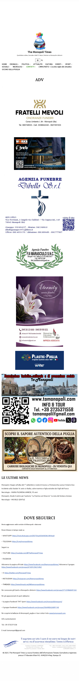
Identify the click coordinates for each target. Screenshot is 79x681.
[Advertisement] (39, 15)
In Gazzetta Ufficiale (57, 663)
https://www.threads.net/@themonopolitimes (28, 584)
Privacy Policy (63, 669)
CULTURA (49, 64)
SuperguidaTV (36, 666)
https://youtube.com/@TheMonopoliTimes (27, 553)
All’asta (71, 663)
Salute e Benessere (31, 663)
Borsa (44, 663)
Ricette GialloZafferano (53, 666)
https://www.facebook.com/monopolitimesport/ (44, 602)
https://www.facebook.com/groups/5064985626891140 (38, 607)
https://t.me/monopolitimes (22, 541)
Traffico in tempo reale (11, 666)
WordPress (46, 679)
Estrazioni (51, 669)
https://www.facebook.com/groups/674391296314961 (22, 567)
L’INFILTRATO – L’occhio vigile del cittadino (55, 67)
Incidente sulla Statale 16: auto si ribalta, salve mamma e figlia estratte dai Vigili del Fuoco (35, 488)
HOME (4, 64)
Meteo (25, 666)
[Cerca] (42, 60)
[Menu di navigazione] (37, 60)
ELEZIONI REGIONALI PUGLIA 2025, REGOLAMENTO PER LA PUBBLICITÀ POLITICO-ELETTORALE (39, 674)
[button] (18, 64)
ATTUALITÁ (37, 64)
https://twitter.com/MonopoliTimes (18, 573)
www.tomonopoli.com (57, 613)
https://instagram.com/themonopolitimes (28, 579)
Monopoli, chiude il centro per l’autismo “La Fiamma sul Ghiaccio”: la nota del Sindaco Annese (37, 496)
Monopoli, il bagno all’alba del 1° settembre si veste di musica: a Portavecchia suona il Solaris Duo (38, 485)
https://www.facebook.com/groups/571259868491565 (56, 590)
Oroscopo (29, 669)
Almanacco (40, 669)
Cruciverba (18, 669)
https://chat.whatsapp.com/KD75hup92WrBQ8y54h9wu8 (33, 536)
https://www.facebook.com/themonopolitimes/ (41, 564)
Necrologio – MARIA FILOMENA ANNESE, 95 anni (20, 492)
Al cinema (69, 666)
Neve (30, 679)
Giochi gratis (7, 669)
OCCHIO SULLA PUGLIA (11, 69)
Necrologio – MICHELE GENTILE (13, 500)
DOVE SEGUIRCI (8, 672)
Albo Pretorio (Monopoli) (11, 663)
